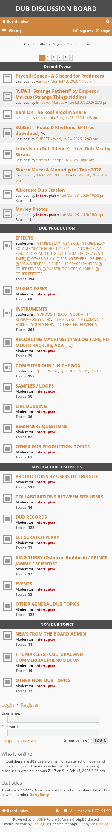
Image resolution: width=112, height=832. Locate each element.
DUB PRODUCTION (57, 228)
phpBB (38, 819)
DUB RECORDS (31, 517)
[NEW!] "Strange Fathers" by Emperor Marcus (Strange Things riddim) (57, 94)
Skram (41, 159)
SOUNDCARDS (76, 371)
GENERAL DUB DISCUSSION (57, 467)
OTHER (99, 371)
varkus (41, 81)
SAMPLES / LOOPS (35, 386)
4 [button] (60, 57)
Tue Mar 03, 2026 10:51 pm (82, 214)
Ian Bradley (99, 824)
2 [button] (48, 57)
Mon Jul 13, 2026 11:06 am (73, 81)
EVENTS (24, 584)
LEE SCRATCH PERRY (37, 537)
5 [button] (66, 57)
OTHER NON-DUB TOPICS (43, 680)
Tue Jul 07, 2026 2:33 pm (88, 102)
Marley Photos (32, 209)
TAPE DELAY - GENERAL (59, 243)
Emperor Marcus (50, 102)
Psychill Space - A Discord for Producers (60, 76)
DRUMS (45, 314)
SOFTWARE (48, 371)
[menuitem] (108, 22)
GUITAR (79, 314)
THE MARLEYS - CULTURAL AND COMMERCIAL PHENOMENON (49, 657)
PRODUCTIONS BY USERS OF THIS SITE (57, 476)
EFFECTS (24, 238)
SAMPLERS (66, 319)
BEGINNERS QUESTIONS (41, 426)
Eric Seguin (41, 824)
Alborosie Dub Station (40, 190)
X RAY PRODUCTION (53, 175)
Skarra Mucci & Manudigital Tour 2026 (59, 170)
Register (30, 704)
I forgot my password (18, 740)
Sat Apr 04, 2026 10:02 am (72, 159)
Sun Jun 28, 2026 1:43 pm (77, 117)
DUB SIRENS (43, 324)
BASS (62, 314)
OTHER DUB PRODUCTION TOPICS (53, 447)
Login (7, 704)
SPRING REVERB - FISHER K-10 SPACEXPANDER (58, 263)
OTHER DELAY (43, 258)
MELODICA (89, 319)
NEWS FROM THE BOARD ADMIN (51, 634)
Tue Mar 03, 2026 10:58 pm (82, 195)
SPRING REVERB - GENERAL (82, 258)
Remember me (75, 740)
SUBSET (43, 138)
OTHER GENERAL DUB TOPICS (47, 604)
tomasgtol (44, 117)
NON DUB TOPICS (57, 624)
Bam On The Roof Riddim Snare (51, 112)
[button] (71, 57)
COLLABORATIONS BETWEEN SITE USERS (59, 497)
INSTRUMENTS (31, 309)
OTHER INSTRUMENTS (78, 324)
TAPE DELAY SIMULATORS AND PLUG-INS (58, 251)
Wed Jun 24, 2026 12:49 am (75, 138)
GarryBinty (39, 794)
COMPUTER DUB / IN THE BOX (48, 365)
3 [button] (54, 57)
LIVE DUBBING (31, 406)
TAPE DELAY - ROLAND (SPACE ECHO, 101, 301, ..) (61, 246)
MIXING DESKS (31, 289)
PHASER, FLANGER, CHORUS (70, 268)
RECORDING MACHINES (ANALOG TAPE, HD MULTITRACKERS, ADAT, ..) (62, 342)
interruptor (46, 195)
